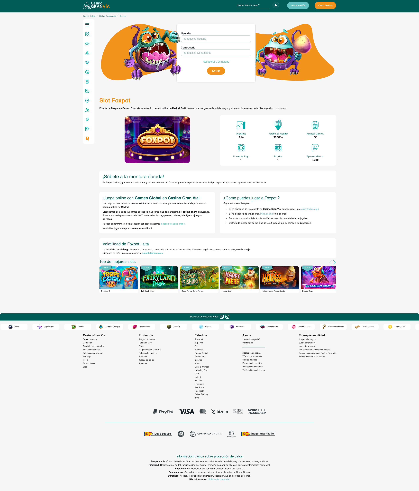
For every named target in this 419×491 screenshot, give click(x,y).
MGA (197, 373)
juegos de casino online (173, 223)
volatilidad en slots (152, 253)
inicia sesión (266, 213)
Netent (198, 377)
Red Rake (199, 387)
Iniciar (298, 5)
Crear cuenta (325, 5)
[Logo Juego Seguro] (158, 434)
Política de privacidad (219, 479)
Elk (196, 346)
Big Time (199, 342)
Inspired (198, 359)
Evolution (199, 349)
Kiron (197, 363)
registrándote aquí (310, 208)
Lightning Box (201, 370)
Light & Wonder (202, 366)
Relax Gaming (201, 394)
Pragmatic (199, 383)
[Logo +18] (181, 434)
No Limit (198, 380)
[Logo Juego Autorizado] (258, 434)
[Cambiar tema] (276, 5)
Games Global (201, 352)
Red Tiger (199, 390)
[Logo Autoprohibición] (231, 434)
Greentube (199, 356)
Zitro (197, 397)
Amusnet (199, 339)
